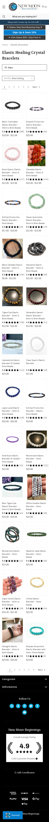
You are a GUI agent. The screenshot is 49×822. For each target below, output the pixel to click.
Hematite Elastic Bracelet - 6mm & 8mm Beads (34, 268)
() (45, 7)
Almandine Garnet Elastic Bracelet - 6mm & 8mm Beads (35, 315)
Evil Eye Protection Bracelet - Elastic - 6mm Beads (35, 411)
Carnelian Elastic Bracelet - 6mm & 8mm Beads (34, 172)
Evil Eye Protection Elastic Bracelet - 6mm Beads (11, 220)
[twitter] (31, 706)
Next (35, 87)
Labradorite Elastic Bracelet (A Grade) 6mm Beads (11, 363)
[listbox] (22, 78)
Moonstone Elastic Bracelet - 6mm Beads (35, 458)
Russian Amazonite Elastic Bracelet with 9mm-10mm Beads (35, 649)
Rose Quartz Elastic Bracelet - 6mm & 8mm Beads (11, 172)
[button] (24, 27)
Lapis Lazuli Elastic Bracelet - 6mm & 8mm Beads (10, 411)
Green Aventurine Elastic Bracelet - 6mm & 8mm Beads (35, 220)
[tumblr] (18, 706)
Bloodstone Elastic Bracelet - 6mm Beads (11, 554)
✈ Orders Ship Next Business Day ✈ (24, 27)
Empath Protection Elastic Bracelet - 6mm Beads (35, 124)
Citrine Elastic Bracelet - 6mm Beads (33, 601)
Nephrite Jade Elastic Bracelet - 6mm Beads (36, 554)
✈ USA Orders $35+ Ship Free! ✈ (24, 37)
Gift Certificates (26, 772)
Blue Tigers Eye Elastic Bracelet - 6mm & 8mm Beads (11, 506)
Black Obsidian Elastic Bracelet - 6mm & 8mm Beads (12, 268)
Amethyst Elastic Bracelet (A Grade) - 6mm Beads (11, 458)
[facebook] (37, 706)
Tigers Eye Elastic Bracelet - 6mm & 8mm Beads (10, 315)
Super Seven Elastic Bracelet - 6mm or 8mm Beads (11, 601)
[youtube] (24, 712)
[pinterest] (24, 706)
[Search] (2, 17)
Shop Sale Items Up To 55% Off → (24, 22)
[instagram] (12, 706)
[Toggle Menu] (3, 7)
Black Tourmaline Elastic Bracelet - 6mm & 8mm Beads (11, 124)
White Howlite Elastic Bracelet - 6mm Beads (36, 506)
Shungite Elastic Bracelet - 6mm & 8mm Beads (10, 649)
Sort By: (7, 78)
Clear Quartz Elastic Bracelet (35, 362)
